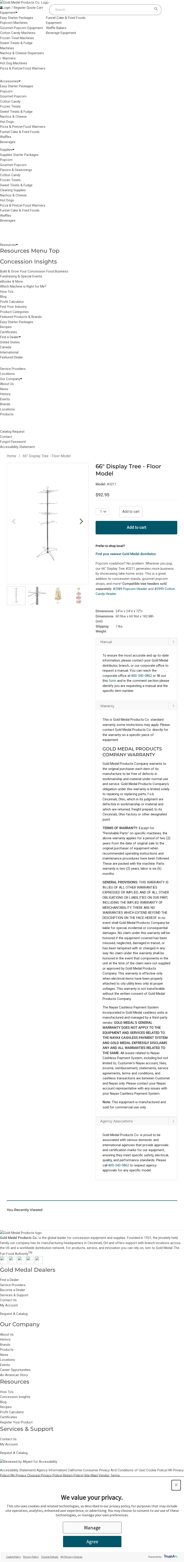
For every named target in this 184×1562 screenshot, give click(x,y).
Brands (5, 1345)
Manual (106, 642)
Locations (7, 1360)
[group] (47, 523)
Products (6, 1350)
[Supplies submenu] (13, 149)
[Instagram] (21, 1263)
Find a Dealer (9, 1280)
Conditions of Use (131, 1470)
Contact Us (8, 1300)
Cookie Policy (156, 1470)
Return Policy (72, 1475)
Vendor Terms (109, 1475)
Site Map (90, 1475)
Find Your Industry (13, 307)
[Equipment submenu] (16, 12)
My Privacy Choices (25, 1475)
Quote (31, 8)
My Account (9, 1305)
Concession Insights (28, 261)
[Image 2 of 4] (37, 595)
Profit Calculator (12, 302)
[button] (136, 669)
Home (11, 456)
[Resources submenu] (17, 245)
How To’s (6, 1392)
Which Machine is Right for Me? (23, 286)
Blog (3, 297)
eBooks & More (11, 281)
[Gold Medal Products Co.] (24, 2)
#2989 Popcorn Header (130, 589)
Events (5, 1365)
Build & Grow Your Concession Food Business (34, 271)
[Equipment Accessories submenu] (20, 81)
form (112, 681)
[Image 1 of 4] (16, 595)
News (4, 1355)
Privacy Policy (51, 1475)
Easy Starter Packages (16, 322)
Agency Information (51, 1470)
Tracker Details (49, 1556)
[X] (13, 1263)
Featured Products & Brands (21, 317)
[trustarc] (170, 1556)
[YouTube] (30, 1263)
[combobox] (101, 10)
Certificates (8, 332)
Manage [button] (92, 1527)
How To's (6, 292)
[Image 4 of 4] (78, 595)
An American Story (14, 1375)
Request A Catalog (14, 1314)
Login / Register (14, 8)
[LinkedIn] (39, 1263)
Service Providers (13, 1285)
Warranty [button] (107, 706)
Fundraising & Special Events (21, 276)
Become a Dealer (12, 1290)
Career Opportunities (15, 1370)
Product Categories (14, 312)
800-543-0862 (118, 1165)
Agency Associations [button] (116, 1121)
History (5, 1339)
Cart (40, 8)
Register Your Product (16, 1422)
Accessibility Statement (17, 1470)
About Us (7, 1334)
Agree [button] (92, 1541)
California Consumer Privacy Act (92, 1470)
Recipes (6, 327)
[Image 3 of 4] (57, 595)
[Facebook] (4, 1263)
